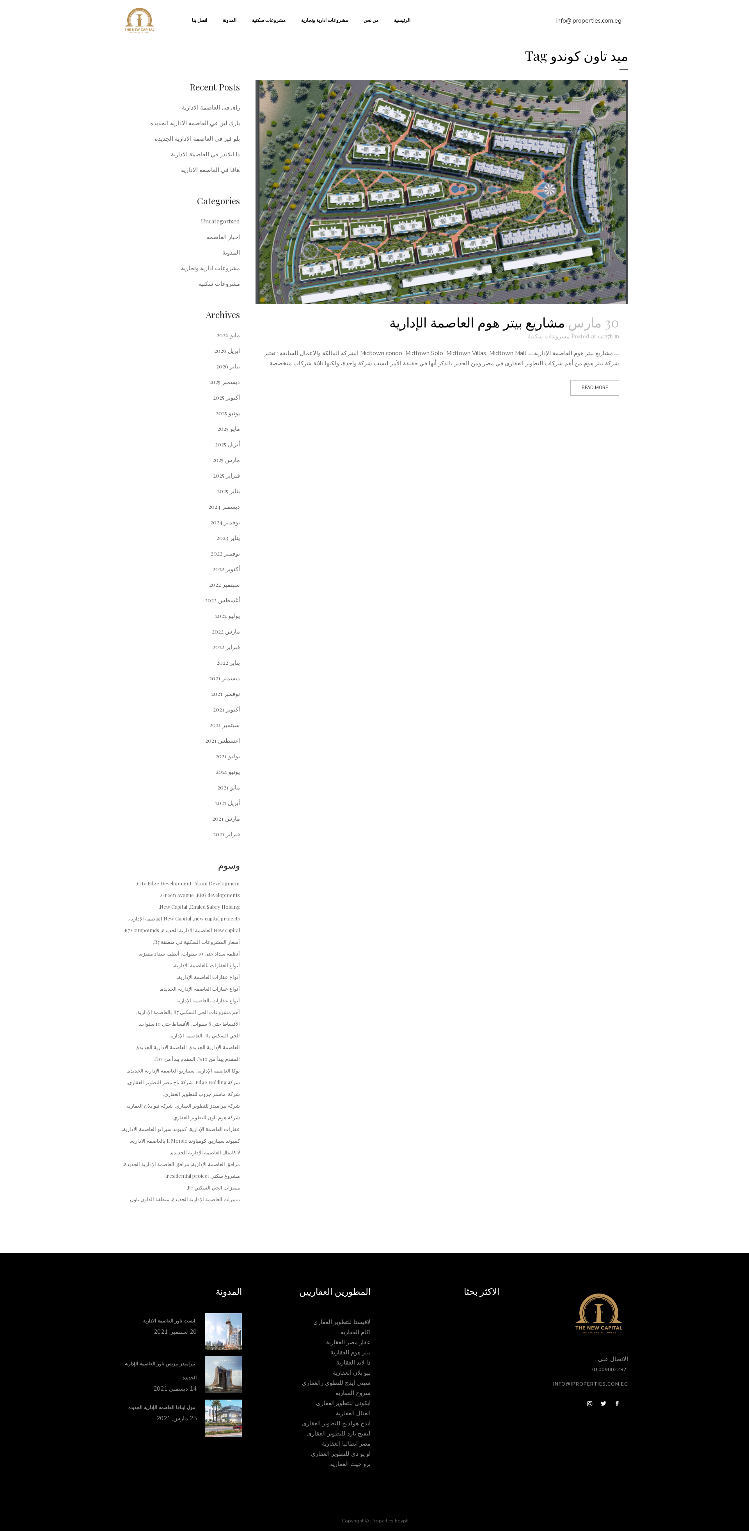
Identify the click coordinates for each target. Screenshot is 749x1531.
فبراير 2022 (226, 647)
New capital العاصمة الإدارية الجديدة (201, 930)
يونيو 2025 (228, 413)
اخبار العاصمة (223, 237)
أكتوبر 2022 (226, 569)
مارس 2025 (226, 460)
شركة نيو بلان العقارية (149, 1105)
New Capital (173, 906)
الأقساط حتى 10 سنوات (165, 1023)
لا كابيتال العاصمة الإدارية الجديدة (205, 1152)
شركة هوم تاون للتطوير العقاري (206, 1117)
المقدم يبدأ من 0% (174, 1058)
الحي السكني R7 (222, 1035)
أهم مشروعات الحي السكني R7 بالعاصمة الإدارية (188, 1012)
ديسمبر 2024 (224, 506)
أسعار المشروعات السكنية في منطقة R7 (197, 941)
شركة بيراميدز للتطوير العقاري (208, 1105)
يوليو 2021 (227, 756)
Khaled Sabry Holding (215, 906)
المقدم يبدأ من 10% (219, 1058)
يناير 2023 (228, 538)
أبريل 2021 (227, 803)
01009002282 (610, 1369)
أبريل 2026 (227, 350)
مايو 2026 (228, 335)
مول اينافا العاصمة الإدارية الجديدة (162, 1407)
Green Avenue (177, 895)
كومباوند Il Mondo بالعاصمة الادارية (168, 1140)
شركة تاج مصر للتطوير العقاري (160, 1082)
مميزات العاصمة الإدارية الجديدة (206, 1199)
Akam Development (217, 883)
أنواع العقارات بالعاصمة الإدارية (207, 965)
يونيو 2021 (228, 771)
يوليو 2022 (227, 615)
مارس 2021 (226, 818)
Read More (595, 388)
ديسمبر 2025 (224, 382)
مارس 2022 (226, 631)
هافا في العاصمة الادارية (210, 169)
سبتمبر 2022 (224, 584)
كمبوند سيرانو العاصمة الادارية (155, 1129)
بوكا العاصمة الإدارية (218, 1070)
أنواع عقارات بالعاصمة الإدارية (208, 1000)
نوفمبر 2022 (225, 553)
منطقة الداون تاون (149, 1199)
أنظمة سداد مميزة (159, 953)
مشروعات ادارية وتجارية (210, 268)
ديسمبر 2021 (224, 678)
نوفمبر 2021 (225, 693)
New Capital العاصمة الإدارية (160, 918)
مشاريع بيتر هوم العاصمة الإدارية (477, 322)
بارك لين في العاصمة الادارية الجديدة (195, 123)
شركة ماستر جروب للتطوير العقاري (202, 1093)
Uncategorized (220, 221)
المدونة (231, 252)
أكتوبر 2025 (226, 397)
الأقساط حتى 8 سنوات (216, 1023)
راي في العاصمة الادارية (211, 107)
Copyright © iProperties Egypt (375, 1521)
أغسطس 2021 (222, 740)
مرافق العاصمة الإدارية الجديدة (156, 1164)
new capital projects (217, 918)
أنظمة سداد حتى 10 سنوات (211, 953)
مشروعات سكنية (549, 336)
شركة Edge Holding (217, 1082)
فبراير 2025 (226, 475)
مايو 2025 (228, 428)
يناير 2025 (228, 491)
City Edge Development (164, 883)
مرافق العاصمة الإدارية (216, 1164)
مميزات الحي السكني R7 (214, 1187)
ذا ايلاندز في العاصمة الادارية (205, 154)
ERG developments (218, 895)
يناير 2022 (228, 662)
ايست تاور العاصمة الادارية (170, 1321)
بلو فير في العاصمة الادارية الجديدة (197, 138)
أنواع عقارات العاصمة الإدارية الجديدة (200, 988)
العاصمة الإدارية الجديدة (215, 1047)
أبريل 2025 (227, 444)
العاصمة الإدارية (185, 1035)
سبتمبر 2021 (224, 725)
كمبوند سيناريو (224, 1140)
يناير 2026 (228, 366)
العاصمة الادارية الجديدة (162, 1047)
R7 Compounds (141, 930)
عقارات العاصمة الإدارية (215, 1129)
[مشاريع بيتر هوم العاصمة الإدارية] (442, 192)
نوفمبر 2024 (225, 522)
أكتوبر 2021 (226, 709)
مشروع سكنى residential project (203, 1175)
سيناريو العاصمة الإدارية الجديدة (161, 1070)
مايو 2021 (228, 787)
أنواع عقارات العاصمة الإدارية (209, 976)
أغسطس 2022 (222, 600)
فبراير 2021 (226, 834)
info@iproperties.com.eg (588, 21)
